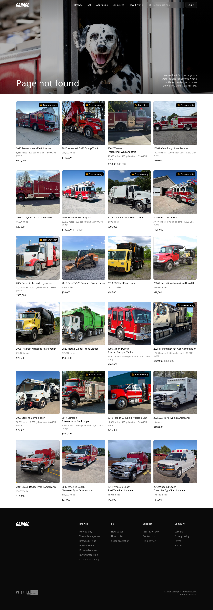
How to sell (117, 531)
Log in (191, 5)
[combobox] (167, 5)
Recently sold (86, 545)
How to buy (85, 531)
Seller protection (120, 540)
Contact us (149, 536)
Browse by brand (88, 550)
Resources (118, 5)
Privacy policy (181, 536)
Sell (89, 5)
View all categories (89, 536)
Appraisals (102, 5)
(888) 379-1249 (151, 531)
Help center (149, 540)
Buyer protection (88, 554)
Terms (177, 540)
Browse (78, 5)
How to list (117, 536)
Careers (178, 531)
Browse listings (87, 540)
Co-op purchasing (89, 559)
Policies (178, 545)
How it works (136, 5)
